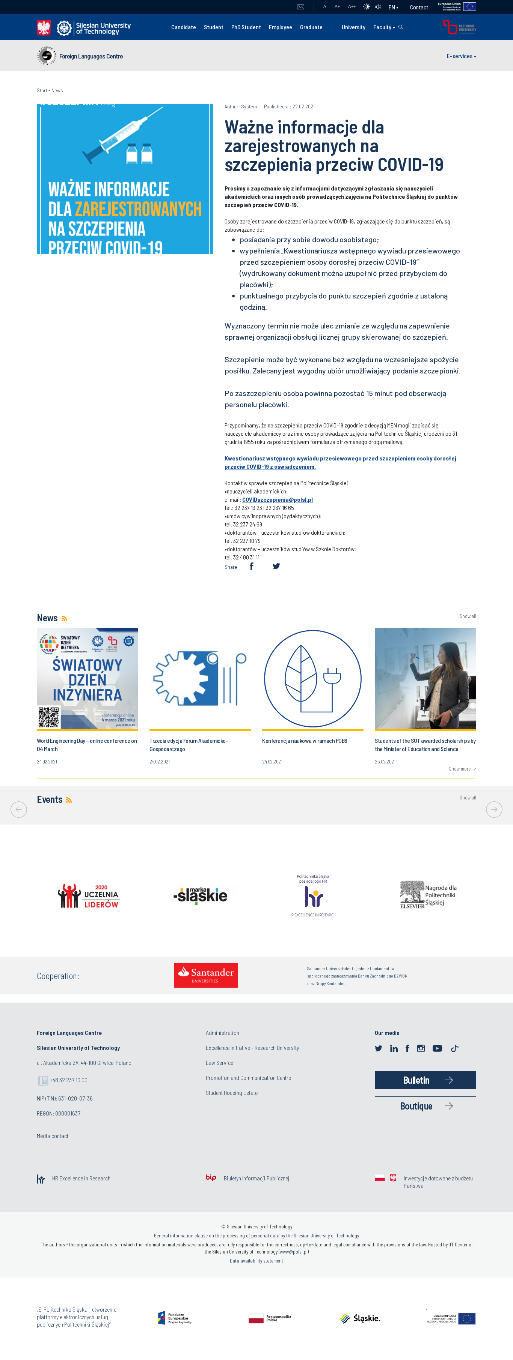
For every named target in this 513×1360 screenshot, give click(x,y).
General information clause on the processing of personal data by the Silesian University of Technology (256, 1236)
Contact (419, 6)
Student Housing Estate (232, 1092)
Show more (460, 769)
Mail (300, 7)
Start (42, 90)
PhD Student (246, 26)
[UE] (452, 7)
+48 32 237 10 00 (69, 1079)
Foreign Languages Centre (91, 56)
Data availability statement (256, 1261)
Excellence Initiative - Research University (252, 1047)
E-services (459, 55)
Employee (280, 26)
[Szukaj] (400, 27)
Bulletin (416, 1080)
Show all (468, 616)
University (353, 26)
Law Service (219, 1062)
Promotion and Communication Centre (248, 1077)
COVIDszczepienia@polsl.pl (277, 499)
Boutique (416, 1105)
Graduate (311, 26)
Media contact (52, 1135)
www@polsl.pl (294, 1252)
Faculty (382, 26)
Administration (222, 1032)
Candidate (183, 26)
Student (213, 26)
